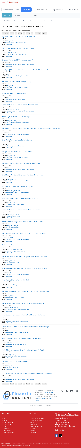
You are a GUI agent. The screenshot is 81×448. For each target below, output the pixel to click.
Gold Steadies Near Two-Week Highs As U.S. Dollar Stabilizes (24, 233)
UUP (11, 41)
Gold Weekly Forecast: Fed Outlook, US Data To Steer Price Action (25, 291)
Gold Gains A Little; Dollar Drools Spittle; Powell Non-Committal (24, 256)
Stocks (17, 15)
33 (39, 33)
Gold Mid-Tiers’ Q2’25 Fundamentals (15, 361)
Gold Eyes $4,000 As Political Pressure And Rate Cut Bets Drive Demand (27, 70)
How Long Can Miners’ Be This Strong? (16, 116)
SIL (18, 226)
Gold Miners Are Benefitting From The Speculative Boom (22, 175)
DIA (18, 249)
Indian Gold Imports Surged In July (14, 93)
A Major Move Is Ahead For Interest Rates (17, 151)
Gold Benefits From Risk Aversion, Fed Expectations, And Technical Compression (31, 128)
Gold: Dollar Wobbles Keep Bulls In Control (17, 140)
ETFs (26, 15)
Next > (44, 33)
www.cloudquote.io (47, 392)
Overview (17, 21)
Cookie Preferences (65, 443)
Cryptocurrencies (10, 111)
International (44, 21)
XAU (11, 86)
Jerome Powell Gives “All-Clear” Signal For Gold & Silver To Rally (24, 268)
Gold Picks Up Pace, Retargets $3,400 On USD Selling (21, 163)
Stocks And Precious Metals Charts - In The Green (20, 105)
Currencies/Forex (10, 43)
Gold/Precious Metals (11, 54)
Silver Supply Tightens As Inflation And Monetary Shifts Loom (24, 315)
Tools (35, 15)
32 (36, 33)
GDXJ (11, 121)
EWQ (8, 52)
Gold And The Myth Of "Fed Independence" (17, 60)
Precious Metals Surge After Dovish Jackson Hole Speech (22, 221)
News (25, 21)
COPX (8, 191)
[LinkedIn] (72, 395)
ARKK (8, 249)
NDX (17, 109)
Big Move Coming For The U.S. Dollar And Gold (18, 36)
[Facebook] (67, 395)
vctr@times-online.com (67, 426)
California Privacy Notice (54, 443)
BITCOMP (9, 109)
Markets (7, 15)
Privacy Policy (41, 398)
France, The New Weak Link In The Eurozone (18, 48)
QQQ (12, 251)
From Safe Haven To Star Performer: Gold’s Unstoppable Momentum (27, 373)
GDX (8, 121)
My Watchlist (57, 10)
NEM (13, 354)
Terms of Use (38, 443)
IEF (11, 156)
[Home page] (67, 414)
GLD (8, 41)
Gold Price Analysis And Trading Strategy (16, 81)
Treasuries (54, 21)
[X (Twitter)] (62, 395)
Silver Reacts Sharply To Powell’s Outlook (16, 280)
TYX (14, 156)
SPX (15, 179)
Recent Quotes (40, 10)
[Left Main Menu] (3, 2)
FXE (11, 52)
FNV (10, 354)
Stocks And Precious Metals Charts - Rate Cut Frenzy (21, 210)
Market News (19, 43)
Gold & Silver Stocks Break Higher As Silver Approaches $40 (23, 303)
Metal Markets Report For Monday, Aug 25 (17, 186)
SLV (20, 109)
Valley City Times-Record (14, 443)
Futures (7, 216)
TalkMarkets (9, 44)
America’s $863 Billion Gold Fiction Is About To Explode (21, 338)
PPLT (15, 191)
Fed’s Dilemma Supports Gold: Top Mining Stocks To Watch (23, 350)
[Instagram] (76, 395)
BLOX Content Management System (14, 445)
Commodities (25, 54)
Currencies (33, 21)
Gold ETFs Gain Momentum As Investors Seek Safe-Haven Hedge (25, 326)
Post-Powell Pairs (8, 245)
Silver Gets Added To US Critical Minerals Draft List (20, 198)
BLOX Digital (27, 445)
